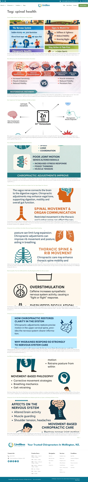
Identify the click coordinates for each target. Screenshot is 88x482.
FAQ (64, 5)
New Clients (69, 5)
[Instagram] (2, 1)
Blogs (24, 5)
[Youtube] (5, 1)
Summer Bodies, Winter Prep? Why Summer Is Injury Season (19, 17)
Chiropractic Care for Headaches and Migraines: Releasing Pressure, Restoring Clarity (25, 313)
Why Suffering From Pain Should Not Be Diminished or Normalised (21, 58)
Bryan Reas (77, 480)
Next (79, 437)
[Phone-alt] (11, 461)
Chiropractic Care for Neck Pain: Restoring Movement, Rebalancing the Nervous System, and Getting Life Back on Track (32, 397)
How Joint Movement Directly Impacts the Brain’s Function (19, 142)
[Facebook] (0, 1)
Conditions (18, 5)
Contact (75, 5)
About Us (2, 5)
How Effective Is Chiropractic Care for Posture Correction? (19, 356)
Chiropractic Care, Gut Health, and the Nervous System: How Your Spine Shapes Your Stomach (27, 185)
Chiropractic (10, 5)
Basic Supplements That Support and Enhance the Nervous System (21, 100)
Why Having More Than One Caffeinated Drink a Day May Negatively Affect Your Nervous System (28, 270)
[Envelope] (9, 461)
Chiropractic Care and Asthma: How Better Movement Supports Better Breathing (24, 228)
